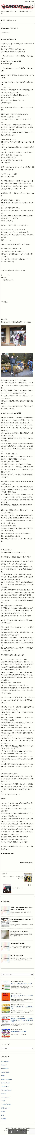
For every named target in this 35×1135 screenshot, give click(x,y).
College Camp (5, 1072)
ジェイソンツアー (6, 1097)
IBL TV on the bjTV (16, 955)
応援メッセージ (5, 1108)
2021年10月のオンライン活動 (18, 1031)
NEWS (30, 862)
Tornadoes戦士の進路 (18, 943)
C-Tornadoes (4, 1068)
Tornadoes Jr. (5, 1086)
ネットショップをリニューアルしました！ (21, 983)
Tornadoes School (6, 1090)
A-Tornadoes (12, 20)
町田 (2, 1115)
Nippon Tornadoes (6, 1079)
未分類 (3, 1111)
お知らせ (3, 1093)
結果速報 (3, 1118)
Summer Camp (5, 1083)
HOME (3, 20)
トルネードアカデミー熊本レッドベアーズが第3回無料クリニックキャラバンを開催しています (22, 1020)
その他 (3, 1101)
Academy (4, 1065)
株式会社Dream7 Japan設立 (19, 931)
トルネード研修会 (6, 1104)
